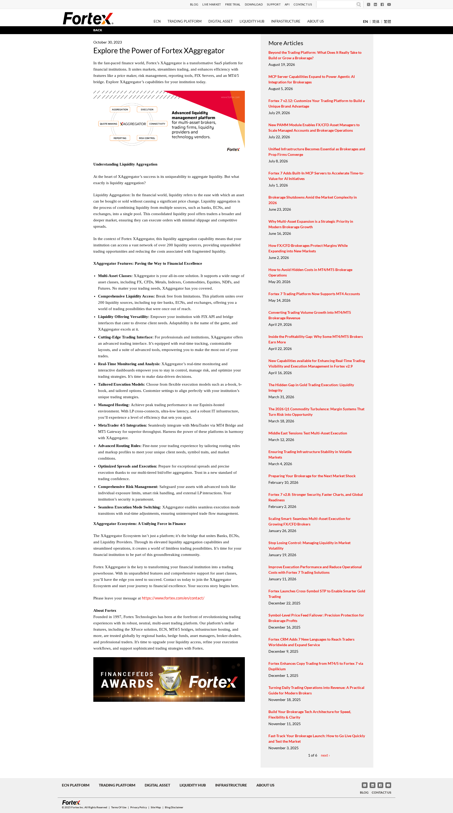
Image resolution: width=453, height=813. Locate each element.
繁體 (387, 21)
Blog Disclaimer (174, 807)
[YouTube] (389, 4)
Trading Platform (185, 21)
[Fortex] (88, 18)
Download (254, 4)
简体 (376, 21)
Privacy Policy (138, 807)
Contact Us (303, 4)
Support (274, 4)
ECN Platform (75, 785)
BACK (97, 30)
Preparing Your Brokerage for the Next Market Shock (312, 476)
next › (325, 755)
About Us (315, 21)
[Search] (359, 4)
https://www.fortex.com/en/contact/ (173, 598)
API (287, 4)
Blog (194, 4)
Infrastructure (285, 21)
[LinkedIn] (375, 4)
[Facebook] (382, 4)
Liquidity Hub (252, 21)
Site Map (156, 807)
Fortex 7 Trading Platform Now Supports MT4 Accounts (314, 293)
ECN (157, 21)
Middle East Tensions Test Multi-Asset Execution (307, 433)
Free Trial (233, 4)
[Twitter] (368, 4)
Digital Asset (220, 21)
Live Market (211, 4)
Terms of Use (118, 807)
